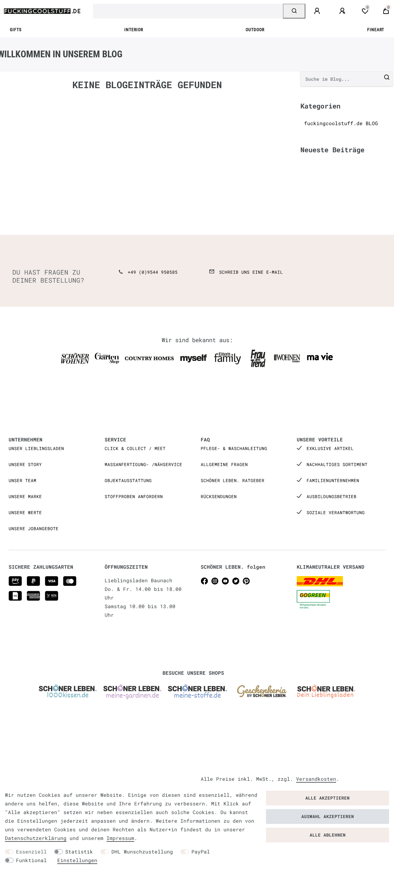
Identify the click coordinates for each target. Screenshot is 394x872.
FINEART (375, 29)
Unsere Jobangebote (33, 528)
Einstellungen (77, 860)
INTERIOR (133, 29)
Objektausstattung (128, 480)
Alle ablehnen (328, 835)
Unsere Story (25, 464)
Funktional (31, 860)
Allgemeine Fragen (224, 464)
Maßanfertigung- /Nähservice (143, 464)
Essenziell (31, 851)
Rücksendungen (219, 496)
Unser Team (22, 480)
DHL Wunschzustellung (142, 851)
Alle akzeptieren (327, 798)
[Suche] (294, 11)
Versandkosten (316, 779)
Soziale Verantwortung (336, 512)
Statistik (79, 851)
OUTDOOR (255, 29)
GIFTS (16, 29)
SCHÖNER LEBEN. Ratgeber (232, 480)
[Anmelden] (318, 11)
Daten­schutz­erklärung (35, 838)
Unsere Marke (25, 496)
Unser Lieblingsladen (36, 448)
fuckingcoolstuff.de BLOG (341, 123)
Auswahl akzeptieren (327, 816)
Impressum (120, 838)
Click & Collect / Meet (135, 448)
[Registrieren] (343, 11)
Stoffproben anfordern (134, 496)
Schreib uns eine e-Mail (251, 272)
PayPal (200, 851)
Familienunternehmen (333, 480)
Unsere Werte (25, 512)
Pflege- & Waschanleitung (234, 448)
